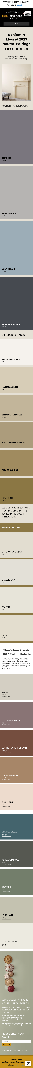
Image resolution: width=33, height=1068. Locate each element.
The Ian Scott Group (20, 1065)
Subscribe (6, 1044)
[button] (28, 1063)
